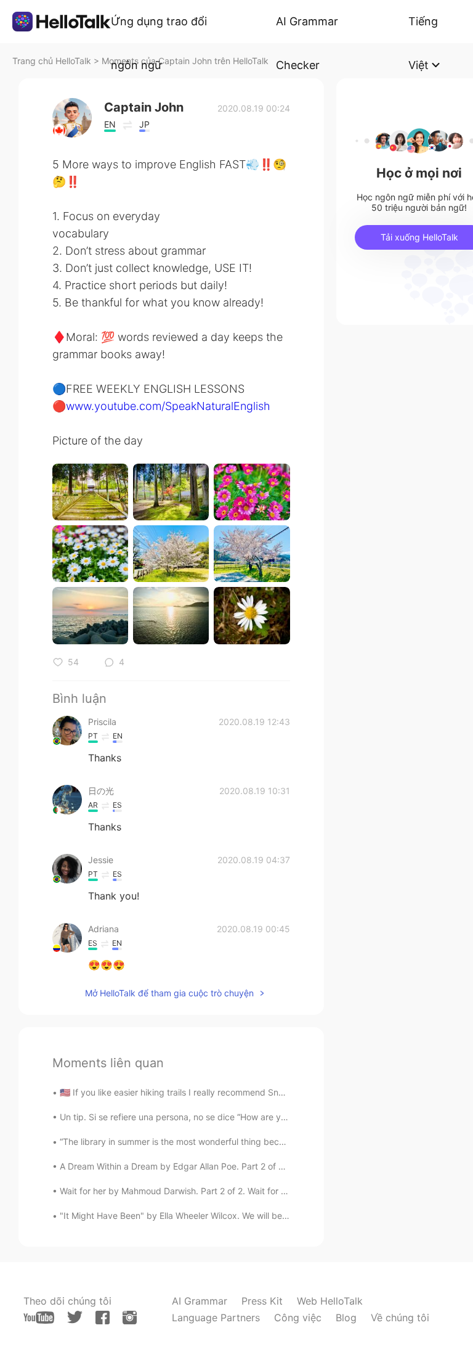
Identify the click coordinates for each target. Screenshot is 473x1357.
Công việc (297, 1317)
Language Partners (216, 1317)
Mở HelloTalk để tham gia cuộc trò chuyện (169, 993)
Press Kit (262, 1301)
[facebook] (102, 1317)
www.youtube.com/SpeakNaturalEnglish (168, 406)
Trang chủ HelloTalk (53, 60)
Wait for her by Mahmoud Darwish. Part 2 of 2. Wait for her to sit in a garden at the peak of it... (249, 1191)
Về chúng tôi (400, 1317)
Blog (346, 1317)
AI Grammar (199, 1301)
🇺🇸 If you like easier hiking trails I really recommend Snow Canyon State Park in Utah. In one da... (254, 1092)
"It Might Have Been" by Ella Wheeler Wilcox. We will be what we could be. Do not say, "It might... (255, 1215)
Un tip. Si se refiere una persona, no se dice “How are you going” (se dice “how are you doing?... (252, 1117)
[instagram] (130, 1317)
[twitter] (75, 1317)
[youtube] (38, 1317)
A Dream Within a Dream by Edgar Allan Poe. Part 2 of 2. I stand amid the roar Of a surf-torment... (256, 1166)
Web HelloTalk (330, 1301)
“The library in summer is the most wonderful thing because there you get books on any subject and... (264, 1141)
